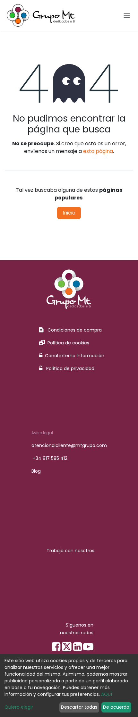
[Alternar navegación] (126, 15)
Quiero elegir (18, 707)
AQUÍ (106, 694)
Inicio (69, 212)
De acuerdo (116, 707)
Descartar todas (79, 707)
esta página (98, 151)
